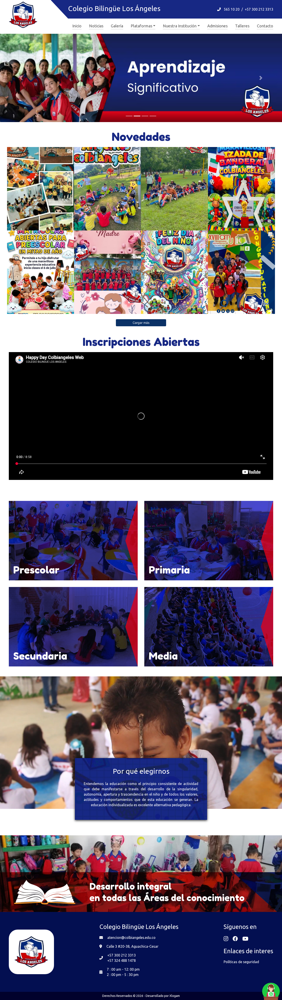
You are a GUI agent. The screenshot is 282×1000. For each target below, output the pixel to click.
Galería (117, 26)
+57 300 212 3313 (259, 9)
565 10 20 (231, 9)
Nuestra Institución (180, 26)
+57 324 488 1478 (121, 960)
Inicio (77, 26)
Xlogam (174, 996)
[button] (21, 78)
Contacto (265, 26)
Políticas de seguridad (241, 962)
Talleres (242, 26)
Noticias (96, 26)
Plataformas (141, 26)
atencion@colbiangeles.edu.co (131, 938)
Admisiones (217, 26)
